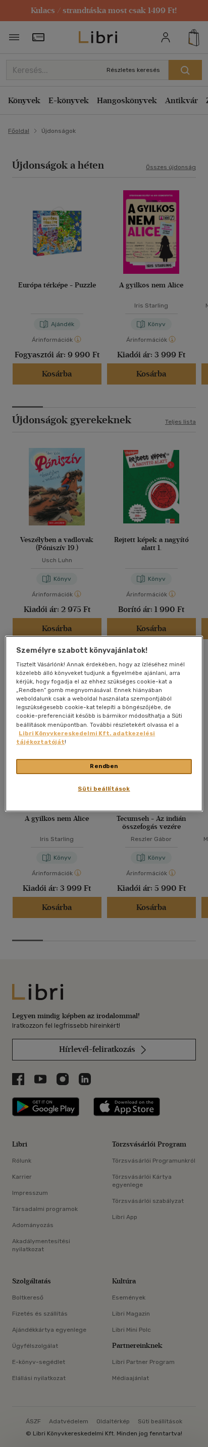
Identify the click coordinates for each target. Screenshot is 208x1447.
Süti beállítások (104, 788)
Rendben (104, 766)
